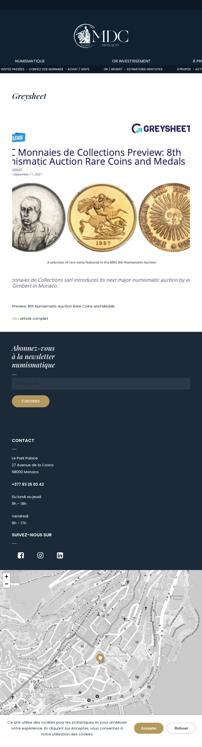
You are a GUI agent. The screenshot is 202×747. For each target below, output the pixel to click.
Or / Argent (113, 69)
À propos (184, 69)
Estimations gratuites (145, 69)
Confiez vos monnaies (46, 69)
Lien (15, 318)
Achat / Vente (78, 69)
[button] (100, 658)
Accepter (149, 728)
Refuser (181, 728)
